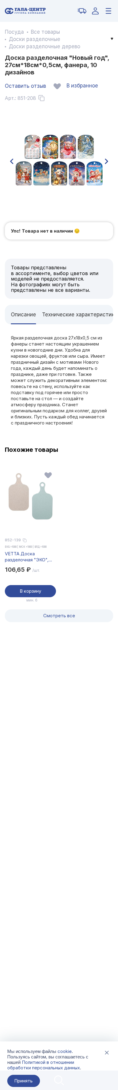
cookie (64, 1051)
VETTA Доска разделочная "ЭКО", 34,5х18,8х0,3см (26, 557)
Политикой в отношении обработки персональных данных (43, 1065)
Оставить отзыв (25, 86)
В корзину (30, 591)
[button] (11, 161)
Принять (23, 1081)
